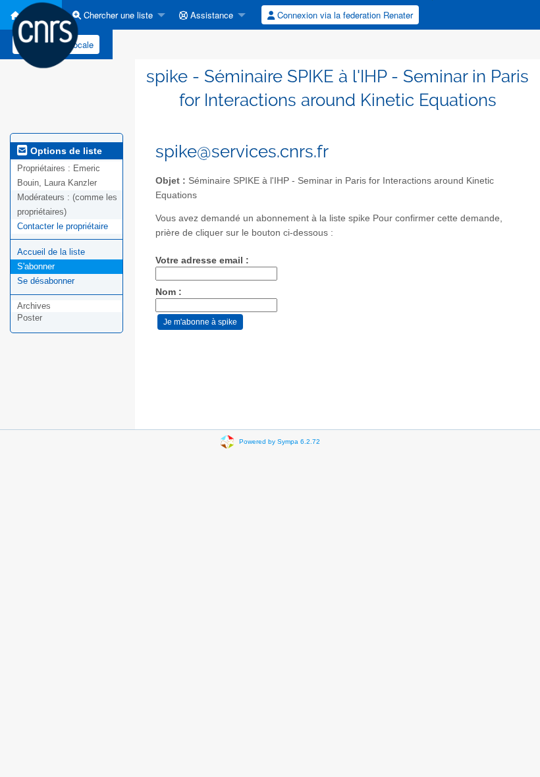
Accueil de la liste (51, 252)
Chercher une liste (117, 15)
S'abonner (36, 266)
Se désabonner (45, 281)
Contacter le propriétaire (62, 226)
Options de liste (65, 151)
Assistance (210, 15)
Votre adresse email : (202, 260)
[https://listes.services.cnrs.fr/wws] (45, 35)
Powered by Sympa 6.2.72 (279, 441)
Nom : (168, 292)
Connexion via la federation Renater (344, 15)
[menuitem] (115, 15)
